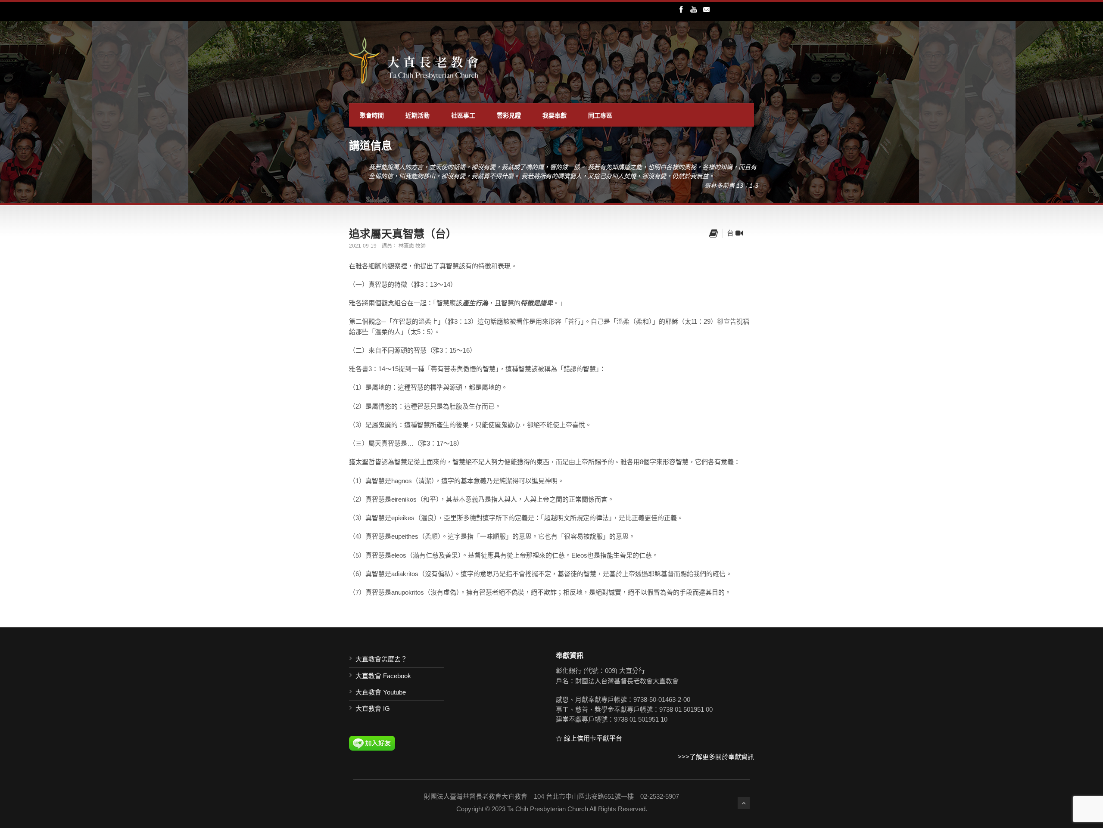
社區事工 (463, 115)
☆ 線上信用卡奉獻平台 (589, 738)
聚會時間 (372, 115)
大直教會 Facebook (383, 675)
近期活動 (417, 115)
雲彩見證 (509, 115)
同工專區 (600, 115)
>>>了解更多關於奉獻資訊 (716, 756)
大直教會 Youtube (380, 692)
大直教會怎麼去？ (381, 659)
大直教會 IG (372, 708)
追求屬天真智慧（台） (403, 233)
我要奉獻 (554, 115)
